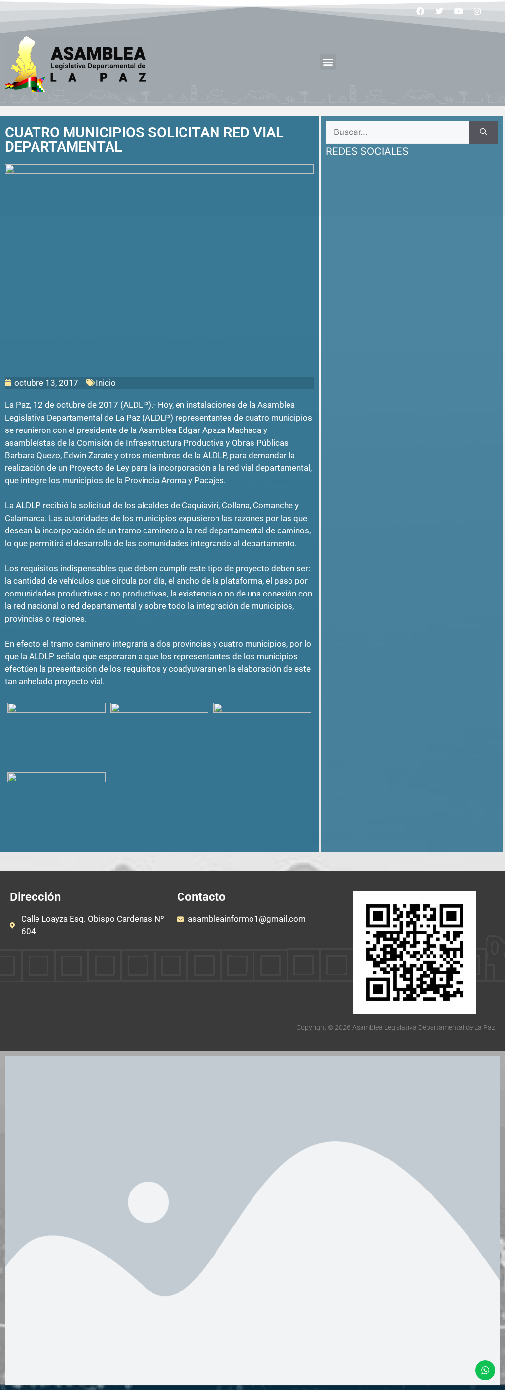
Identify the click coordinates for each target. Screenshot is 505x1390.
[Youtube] (458, 11)
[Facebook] (420, 11)
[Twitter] (439, 11)
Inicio (106, 383)
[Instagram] (477, 11)
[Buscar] (483, 132)
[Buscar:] (397, 132)
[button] (328, 62)
